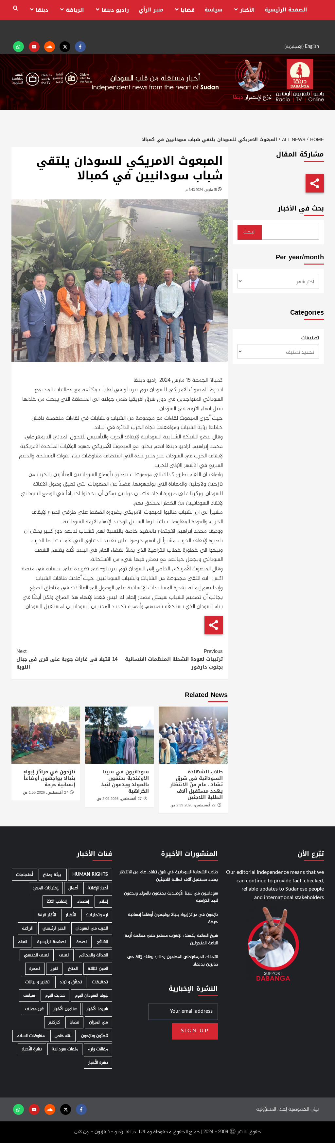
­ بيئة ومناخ (52, 874)
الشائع (102, 942)
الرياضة (75, 10)
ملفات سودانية (65, 1049)
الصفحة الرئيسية (286, 10)
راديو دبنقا (115, 10)
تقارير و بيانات (37, 982)
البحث (249, 232)
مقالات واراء (98, 1049)
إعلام (103, 901)
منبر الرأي (151, 10)
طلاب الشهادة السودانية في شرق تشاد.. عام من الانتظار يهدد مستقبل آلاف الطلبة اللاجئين (196, 784)
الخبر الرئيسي (54, 928)
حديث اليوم (55, 995)
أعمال (73, 888)
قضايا (188, 10)
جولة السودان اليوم (91, 995)
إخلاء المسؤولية (271, 1109)
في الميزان (98, 1022)
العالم (22, 942)
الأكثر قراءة (47, 915)
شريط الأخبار (97, 1009)
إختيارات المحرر (46, 888)
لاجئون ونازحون (94, 1036)
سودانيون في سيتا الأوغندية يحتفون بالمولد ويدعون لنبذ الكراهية (125, 781)
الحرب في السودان (92, 928)
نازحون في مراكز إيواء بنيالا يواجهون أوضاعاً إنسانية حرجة (49, 778)
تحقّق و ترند (71, 982)
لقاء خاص (63, 1036)
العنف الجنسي (36, 955)
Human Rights (90, 874)
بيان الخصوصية (303, 1109)
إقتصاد (83, 901)
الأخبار (247, 10)
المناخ (73, 968)
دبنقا (42, 10)
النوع (54, 968)
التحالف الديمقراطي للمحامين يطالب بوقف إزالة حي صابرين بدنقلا (172, 960)
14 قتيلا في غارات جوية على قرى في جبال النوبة (66, 659)
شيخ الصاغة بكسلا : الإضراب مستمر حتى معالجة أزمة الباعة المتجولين (171, 939)
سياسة (213, 10)
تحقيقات (100, 982)
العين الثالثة (98, 968)
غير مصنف (34, 1009)
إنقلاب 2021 (57, 901)
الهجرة (35, 968)
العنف (64, 955)
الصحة (81, 942)
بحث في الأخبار (301, 208)
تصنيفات (310, 338)
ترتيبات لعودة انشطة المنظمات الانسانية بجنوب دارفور (174, 659)
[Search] (15, 8)
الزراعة (27, 928)
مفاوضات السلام (31, 1036)
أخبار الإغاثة (98, 888)
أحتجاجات (24, 874)
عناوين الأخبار (65, 1009)
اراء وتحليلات (97, 915)
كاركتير (54, 1022)
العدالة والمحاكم (93, 955)
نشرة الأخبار (32, 1049)
